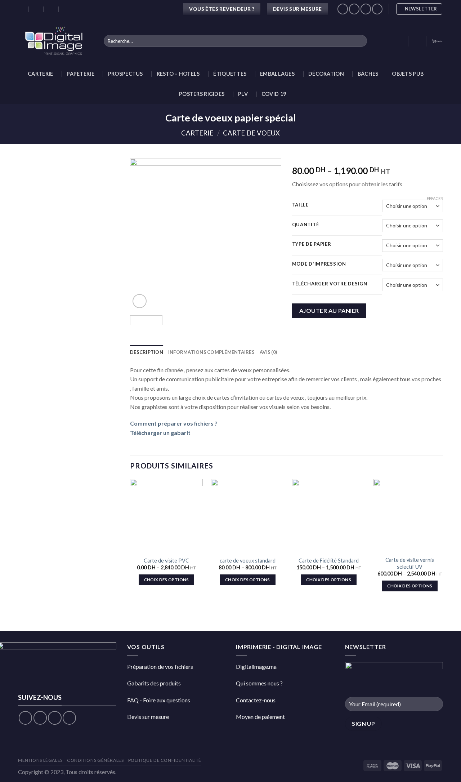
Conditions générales (95, 760)
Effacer (435, 198)
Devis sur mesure (148, 716)
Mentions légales (40, 760)
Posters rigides (201, 94)
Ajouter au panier (329, 310)
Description (146, 352)
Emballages (277, 74)
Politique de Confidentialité (164, 760)
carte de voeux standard (248, 560)
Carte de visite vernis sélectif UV (409, 563)
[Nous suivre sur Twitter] (366, 9)
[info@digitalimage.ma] (36, 9)
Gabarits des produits (154, 683)
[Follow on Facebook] (25, 717)
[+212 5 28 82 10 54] (66, 9)
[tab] (146, 352)
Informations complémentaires (211, 352)
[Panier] (437, 41)
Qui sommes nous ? (259, 683)
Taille (300, 205)
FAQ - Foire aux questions (158, 700)
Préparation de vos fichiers (160, 666)
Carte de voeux (251, 133)
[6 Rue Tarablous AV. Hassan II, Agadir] (21, 9)
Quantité (305, 224)
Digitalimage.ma (256, 666)
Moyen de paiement (260, 716)
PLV (243, 94)
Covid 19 (273, 94)
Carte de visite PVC (166, 560)
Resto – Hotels (178, 74)
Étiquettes (229, 74)
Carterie (40, 74)
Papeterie (80, 74)
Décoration (326, 74)
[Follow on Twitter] (54, 717)
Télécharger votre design (329, 283)
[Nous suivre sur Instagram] (354, 9)
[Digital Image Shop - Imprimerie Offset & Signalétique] (55, 41)
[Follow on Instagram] (40, 717)
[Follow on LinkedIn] (377, 9)
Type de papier (311, 244)
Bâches (368, 74)
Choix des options (166, 579)
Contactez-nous (256, 700)
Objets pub (408, 74)
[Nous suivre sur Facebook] (342, 9)
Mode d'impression (319, 264)
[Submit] (360, 41)
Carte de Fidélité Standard (329, 560)
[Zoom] (140, 301)
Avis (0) (268, 352)
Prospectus (125, 74)
